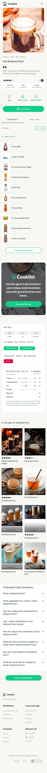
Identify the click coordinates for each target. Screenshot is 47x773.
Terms (25, 761)
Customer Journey (10, 711)
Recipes (28, 718)
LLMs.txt (7, 761)
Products (29, 714)
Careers (6, 737)
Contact (6, 741)
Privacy (17, 761)
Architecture (8, 718)
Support (28, 722)
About (5, 734)
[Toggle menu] (41, 3)
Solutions (6, 714)
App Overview (31, 711)
